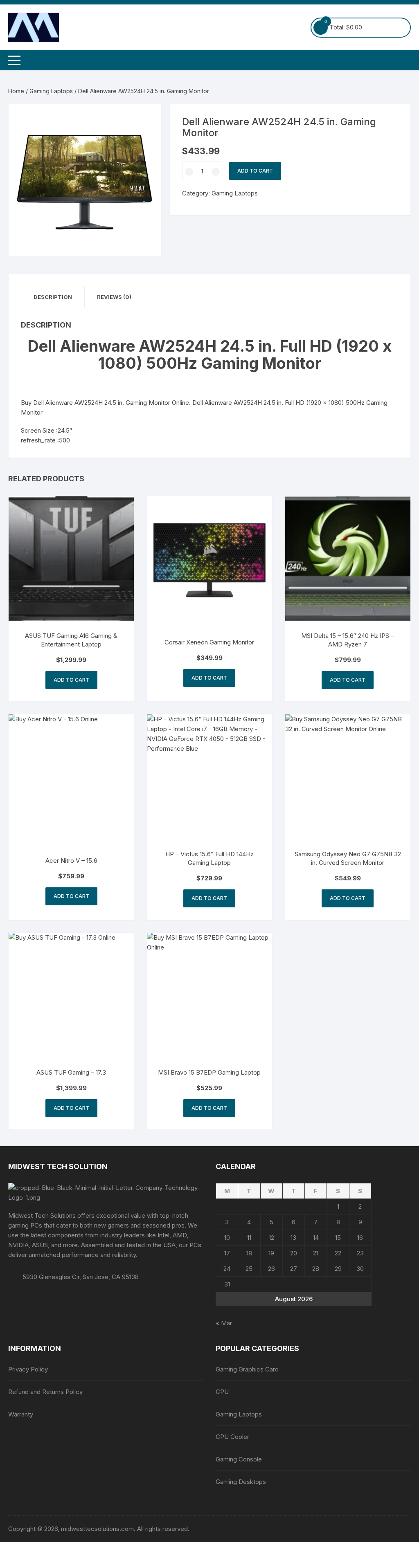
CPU (222, 1392)
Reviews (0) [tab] (114, 297)
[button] (146, 118)
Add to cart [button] (71, 680)
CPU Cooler (232, 1437)
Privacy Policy (28, 1369)
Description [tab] (53, 297)
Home (16, 91)
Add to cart (255, 171)
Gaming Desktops (241, 1482)
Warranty (20, 1414)
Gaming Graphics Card (247, 1369)
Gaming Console (239, 1459)
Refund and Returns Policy (45, 1392)
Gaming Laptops (51, 91)
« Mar (224, 1323)
